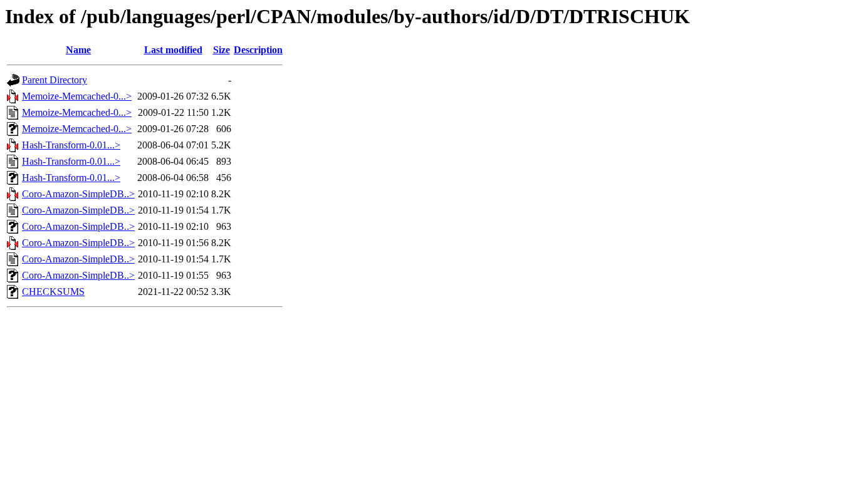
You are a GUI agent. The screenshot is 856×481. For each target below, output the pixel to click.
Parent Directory (54, 80)
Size (221, 49)
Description (258, 49)
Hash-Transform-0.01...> (71, 145)
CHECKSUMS (53, 291)
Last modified (173, 49)
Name (78, 49)
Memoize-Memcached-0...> (77, 96)
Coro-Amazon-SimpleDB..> (78, 194)
